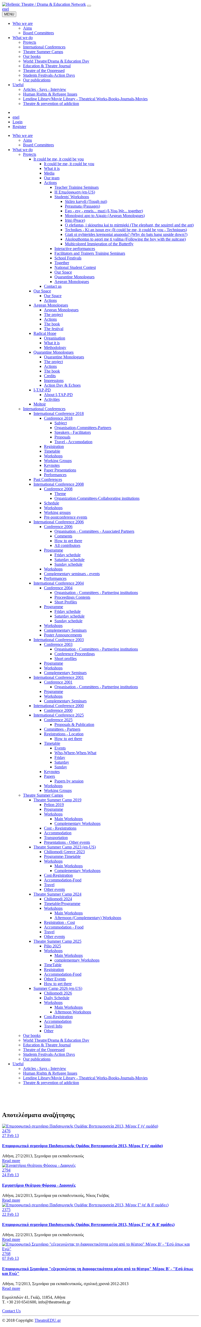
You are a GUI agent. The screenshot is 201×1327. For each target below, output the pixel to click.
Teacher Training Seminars (76, 187)
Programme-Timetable (62, 856)
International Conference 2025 (59, 715)
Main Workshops (68, 819)
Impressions (54, 380)
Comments (63, 536)
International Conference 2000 (59, 705)
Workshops (53, 456)
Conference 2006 (58, 526)
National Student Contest (75, 267)
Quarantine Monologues (74, 277)
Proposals (62, 437)
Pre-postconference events (65, 517)
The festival (53, 328)
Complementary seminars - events (72, 573)
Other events (54, 889)
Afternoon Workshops (72, 1012)
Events (60, 748)
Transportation (56, 837)
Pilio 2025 (52, 946)
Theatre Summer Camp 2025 (57, 941)
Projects (29, 154)
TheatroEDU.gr (48, 1320)
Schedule (51, 503)
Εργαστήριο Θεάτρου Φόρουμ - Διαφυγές (39, 1185)
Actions (50, 182)
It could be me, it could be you (59, 159)
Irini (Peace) (75, 220)
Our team (51, 178)
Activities (52, 399)
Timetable (52, 451)
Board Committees (38, 145)
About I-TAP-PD (58, 394)
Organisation (54, 338)
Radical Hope (45, 333)
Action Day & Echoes (62, 385)
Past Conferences (48, 479)
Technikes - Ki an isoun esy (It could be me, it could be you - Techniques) (126, 229)
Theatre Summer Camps (43, 795)
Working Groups (58, 460)
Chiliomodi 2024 (58, 899)
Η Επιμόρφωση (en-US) (74, 192)
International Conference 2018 (59, 413)
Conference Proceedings (74, 654)
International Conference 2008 (59, 484)
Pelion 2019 (54, 804)
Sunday (60, 767)
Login (18, 122)
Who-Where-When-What (75, 753)
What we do (23, 149)
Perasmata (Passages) (82, 206)
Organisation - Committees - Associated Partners (94, 531)
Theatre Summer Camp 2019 (57, 800)
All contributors (67, 545)
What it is (52, 168)
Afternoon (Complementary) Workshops (87, 917)
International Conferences (44, 409)
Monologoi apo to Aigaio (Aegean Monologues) (105, 215)
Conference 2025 (58, 720)
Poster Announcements (63, 635)
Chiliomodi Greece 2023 (64, 851)
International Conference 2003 (59, 639)
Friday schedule (67, 555)
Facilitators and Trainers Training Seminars (89, 253)
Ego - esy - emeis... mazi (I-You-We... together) (104, 211)
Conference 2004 (58, 588)
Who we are (23, 135)
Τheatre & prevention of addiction (51, 1082)
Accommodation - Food (63, 927)
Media (49, 173)
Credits (50, 376)
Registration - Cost (59, 922)
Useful (18, 1064)
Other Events (55, 979)
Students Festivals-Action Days (49, 1054)
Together (61, 262)
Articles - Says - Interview (44, 1068)
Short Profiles (65, 602)
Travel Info (53, 1026)
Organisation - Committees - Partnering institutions (96, 592)
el (7, 9)
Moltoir (40, 404)
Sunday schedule (68, 564)
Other (48, 1031)
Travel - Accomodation (73, 442)
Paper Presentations (60, 470)
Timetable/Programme (62, 903)
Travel (49, 884)
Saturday (61, 762)
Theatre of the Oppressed (44, 1049)
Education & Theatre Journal (47, 1045)
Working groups (57, 512)
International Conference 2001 (59, 677)
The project (53, 314)
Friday (59, 757)
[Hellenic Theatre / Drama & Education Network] (44, 4)
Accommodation (57, 833)
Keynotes (52, 465)
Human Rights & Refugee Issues (50, 1073)
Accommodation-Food (62, 880)
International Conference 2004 (59, 583)
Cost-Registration (58, 875)
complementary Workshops (76, 960)
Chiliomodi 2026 (58, 993)
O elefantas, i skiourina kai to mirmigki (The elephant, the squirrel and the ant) (129, 225)
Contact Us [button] (11, 1311)
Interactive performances (74, 248)
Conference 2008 (58, 489)
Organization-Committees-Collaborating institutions (96, 498)
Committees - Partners (62, 729)
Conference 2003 (58, 644)
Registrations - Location (63, 734)
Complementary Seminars (65, 630)
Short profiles (65, 658)
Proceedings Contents (72, 597)
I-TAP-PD (42, 390)
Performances (55, 475)
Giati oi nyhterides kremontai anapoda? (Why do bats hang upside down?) (126, 234)
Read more (11, 1160)
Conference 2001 (58, 682)
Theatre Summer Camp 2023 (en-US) (65, 847)
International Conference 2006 (59, 522)
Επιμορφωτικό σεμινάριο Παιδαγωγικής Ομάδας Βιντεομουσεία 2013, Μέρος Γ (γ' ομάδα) (82, 1145)
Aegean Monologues (71, 281)
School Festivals (67, 258)
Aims (27, 140)
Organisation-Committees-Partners (82, 427)
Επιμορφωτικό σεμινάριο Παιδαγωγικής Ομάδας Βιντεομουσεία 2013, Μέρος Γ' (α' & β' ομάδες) (88, 1224)
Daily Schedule (56, 998)
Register (19, 126)
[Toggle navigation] (89, 6)
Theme (60, 493)
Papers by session (68, 781)
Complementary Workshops (77, 823)
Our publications (37, 1059)
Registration (54, 446)
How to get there (68, 540)
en (4, 9)
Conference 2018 (58, 418)
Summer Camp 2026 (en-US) (58, 988)
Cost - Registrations (60, 828)
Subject (60, 423)
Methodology (55, 347)
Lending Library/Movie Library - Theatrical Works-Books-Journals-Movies (85, 1078)
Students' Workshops (71, 197)
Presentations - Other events (67, 842)
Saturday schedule (69, 559)
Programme (53, 550)
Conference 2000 (58, 710)
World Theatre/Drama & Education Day (56, 1040)
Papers (49, 776)
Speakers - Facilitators (72, 432)
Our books (32, 1035)
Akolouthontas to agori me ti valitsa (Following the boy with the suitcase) (125, 239)
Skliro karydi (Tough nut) (86, 201)
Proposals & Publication (74, 724)
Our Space (63, 272)
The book (52, 324)
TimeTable (53, 965)
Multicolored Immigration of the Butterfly (99, 244)
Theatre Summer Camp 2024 (57, 894)
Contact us (53, 286)
